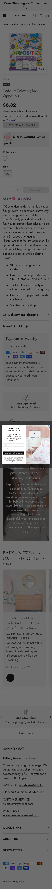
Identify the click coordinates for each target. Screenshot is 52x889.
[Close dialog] (48, 426)
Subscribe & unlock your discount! (13, 453)
